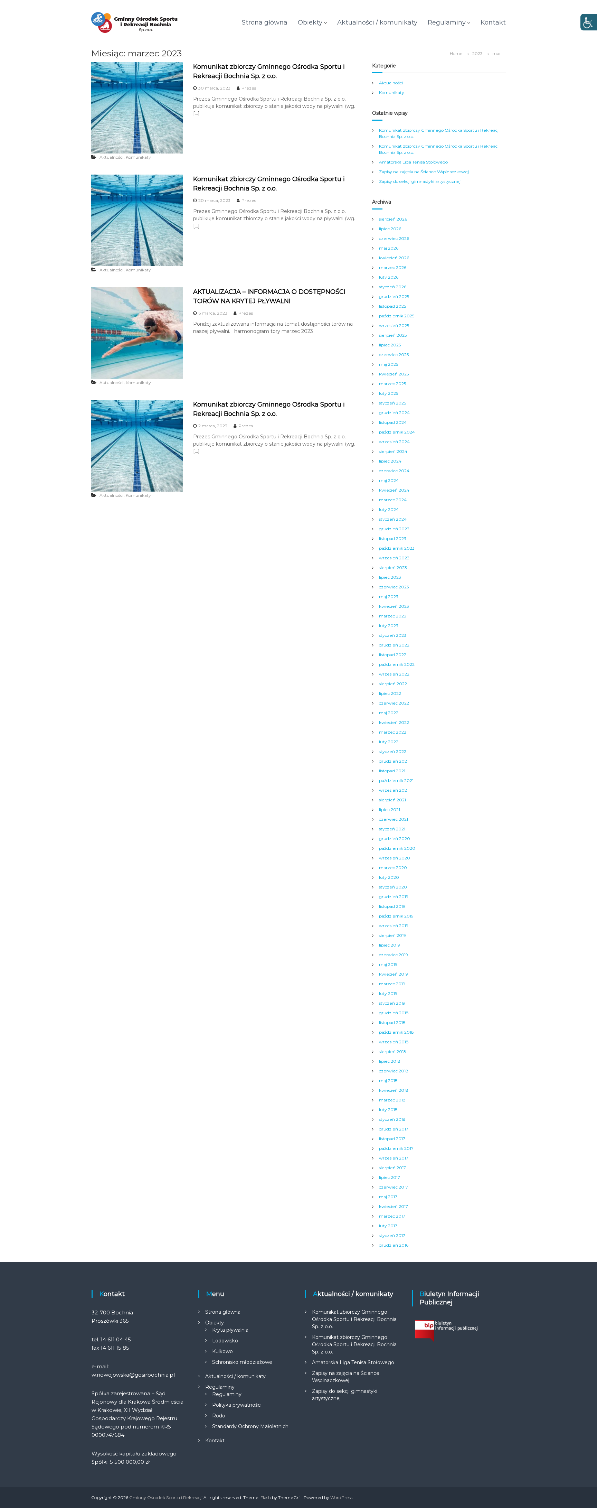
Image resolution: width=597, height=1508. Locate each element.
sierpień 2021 (392, 799)
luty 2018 (388, 1109)
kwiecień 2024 (394, 490)
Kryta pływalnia (230, 1330)
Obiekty (310, 22)
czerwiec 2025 (394, 354)
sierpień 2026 (393, 219)
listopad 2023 (392, 538)
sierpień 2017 (392, 1167)
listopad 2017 (392, 1138)
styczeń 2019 (392, 1003)
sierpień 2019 (392, 935)
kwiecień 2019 (393, 974)
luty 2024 (389, 509)
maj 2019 (388, 964)
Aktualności (111, 157)
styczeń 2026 (392, 286)
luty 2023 (388, 625)
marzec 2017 (392, 1216)
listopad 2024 (393, 422)
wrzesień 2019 (393, 925)
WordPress (341, 1497)
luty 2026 (388, 277)
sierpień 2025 (393, 335)
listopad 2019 (392, 906)
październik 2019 (396, 916)
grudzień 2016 (393, 1245)
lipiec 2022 (390, 693)
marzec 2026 (392, 267)
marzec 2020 (393, 867)
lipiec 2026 (390, 228)
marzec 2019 (392, 983)
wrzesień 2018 (394, 1041)
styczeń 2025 (392, 403)
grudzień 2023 (394, 528)
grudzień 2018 (394, 1012)
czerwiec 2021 (393, 819)
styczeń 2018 (392, 1119)
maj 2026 (388, 248)
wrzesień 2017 (393, 1158)
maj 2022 (388, 712)
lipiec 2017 (389, 1177)
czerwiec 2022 (394, 703)
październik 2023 (397, 548)
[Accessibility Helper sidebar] (588, 22)
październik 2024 (397, 432)
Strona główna (264, 22)
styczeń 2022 (392, 751)
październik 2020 (397, 848)
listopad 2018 (392, 1022)
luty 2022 (388, 741)
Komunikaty (138, 157)
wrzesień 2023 (394, 557)
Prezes (248, 88)
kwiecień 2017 (393, 1206)
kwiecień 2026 (394, 257)
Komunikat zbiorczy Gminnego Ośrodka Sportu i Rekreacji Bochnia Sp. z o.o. (354, 1319)
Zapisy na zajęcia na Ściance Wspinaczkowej (424, 171)
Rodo (218, 1416)
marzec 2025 (392, 383)
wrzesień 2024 (394, 441)
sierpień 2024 (393, 451)
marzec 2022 (392, 732)
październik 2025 (396, 315)
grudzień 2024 (394, 412)
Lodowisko (225, 1341)
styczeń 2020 (393, 887)
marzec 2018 (392, 1099)
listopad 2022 (392, 654)
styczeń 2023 (392, 635)
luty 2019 (388, 993)
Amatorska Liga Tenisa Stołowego (413, 162)
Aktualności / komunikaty (377, 22)
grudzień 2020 (394, 838)
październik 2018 (396, 1032)
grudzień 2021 (393, 761)
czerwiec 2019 (393, 954)
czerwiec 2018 (393, 1070)
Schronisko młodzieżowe (242, 1362)
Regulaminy (447, 22)
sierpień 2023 (393, 567)
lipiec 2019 (389, 945)
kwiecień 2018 (393, 1090)
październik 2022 (397, 664)
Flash (265, 1497)
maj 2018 (388, 1080)
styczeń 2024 (393, 519)
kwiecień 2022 (394, 722)
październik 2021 (396, 780)
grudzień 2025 (394, 296)
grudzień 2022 (394, 645)
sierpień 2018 (392, 1051)
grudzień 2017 (393, 1129)
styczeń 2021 (392, 828)
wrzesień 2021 (393, 790)
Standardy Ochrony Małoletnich (250, 1426)
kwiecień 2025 (394, 373)
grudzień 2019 (393, 896)
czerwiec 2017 (393, 1187)
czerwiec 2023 (394, 586)
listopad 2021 (392, 770)
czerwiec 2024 (394, 470)
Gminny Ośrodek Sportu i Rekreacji (165, 1497)
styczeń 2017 (392, 1235)
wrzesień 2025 (394, 325)
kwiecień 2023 (394, 606)
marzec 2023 (392, 615)
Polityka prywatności (237, 1405)
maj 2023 (388, 596)
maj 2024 (389, 480)
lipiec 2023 (390, 577)
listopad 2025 (392, 306)
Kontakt (493, 22)
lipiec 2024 (390, 461)
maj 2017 (388, 1196)
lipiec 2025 (390, 344)
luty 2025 (388, 393)
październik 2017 (396, 1148)
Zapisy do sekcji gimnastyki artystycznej (420, 181)
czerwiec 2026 (394, 238)
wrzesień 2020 (394, 857)
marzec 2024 (393, 499)
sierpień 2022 (393, 683)
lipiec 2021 (389, 809)
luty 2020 (389, 877)
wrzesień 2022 (394, 674)
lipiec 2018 (389, 1061)
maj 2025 (388, 364)
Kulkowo (222, 1351)
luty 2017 (388, 1225)
